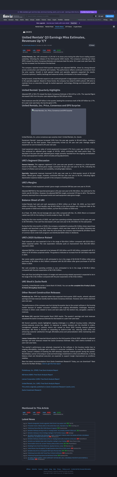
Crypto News (78, 27)
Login (101, 16)
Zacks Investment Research (31, 390)
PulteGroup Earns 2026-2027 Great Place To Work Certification (45, 453)
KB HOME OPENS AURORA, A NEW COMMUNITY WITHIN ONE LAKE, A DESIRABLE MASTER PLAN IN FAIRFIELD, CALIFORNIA (58, 458)
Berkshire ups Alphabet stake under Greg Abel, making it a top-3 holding (47, 441)
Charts (22, 19)
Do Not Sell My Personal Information (81, 469)
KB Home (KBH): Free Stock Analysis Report (37, 375)
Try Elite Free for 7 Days (87, 12)
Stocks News (59, 27)
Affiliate (28, 469)
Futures (44, 19)
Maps (16, 19)
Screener (11, 19)
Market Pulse (49, 27)
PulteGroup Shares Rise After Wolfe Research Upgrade (42, 428)
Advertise (34, 469)
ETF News (68, 27)
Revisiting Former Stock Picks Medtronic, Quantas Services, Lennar (45, 446)
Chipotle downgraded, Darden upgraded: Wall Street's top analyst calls (47, 423)
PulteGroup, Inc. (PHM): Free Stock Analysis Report (40, 370)
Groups (32, 19)
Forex (49, 19)
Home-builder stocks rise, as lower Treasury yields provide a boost (45, 443)
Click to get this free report (51, 364)
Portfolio (60, 19)
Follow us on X (66, 469)
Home (5, 19)
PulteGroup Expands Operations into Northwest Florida (42, 455)
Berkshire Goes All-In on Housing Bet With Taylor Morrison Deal (44, 450)
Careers (40, 469)
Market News (39, 27)
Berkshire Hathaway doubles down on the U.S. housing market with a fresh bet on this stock (52, 438)
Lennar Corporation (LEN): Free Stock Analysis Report (41, 379)
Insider (38, 19)
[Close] (115, 12)
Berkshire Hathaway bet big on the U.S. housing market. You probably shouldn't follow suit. (52, 430)
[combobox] (42, 16)
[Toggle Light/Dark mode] (95, 16)
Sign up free (109, 16)
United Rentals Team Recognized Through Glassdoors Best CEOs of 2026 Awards (49, 448)
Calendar (66, 19)
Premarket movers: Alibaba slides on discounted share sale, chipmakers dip (48, 425)
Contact (46, 469)
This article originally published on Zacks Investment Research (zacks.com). (48, 387)
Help (111, 19)
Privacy (59, 469)
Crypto (54, 19)
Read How (74, 23)
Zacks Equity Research (30, 45)
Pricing (105, 19)
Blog (50, 469)
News (27, 19)
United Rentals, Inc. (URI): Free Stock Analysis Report (41, 383)
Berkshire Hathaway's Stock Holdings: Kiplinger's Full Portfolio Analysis (47, 433)
